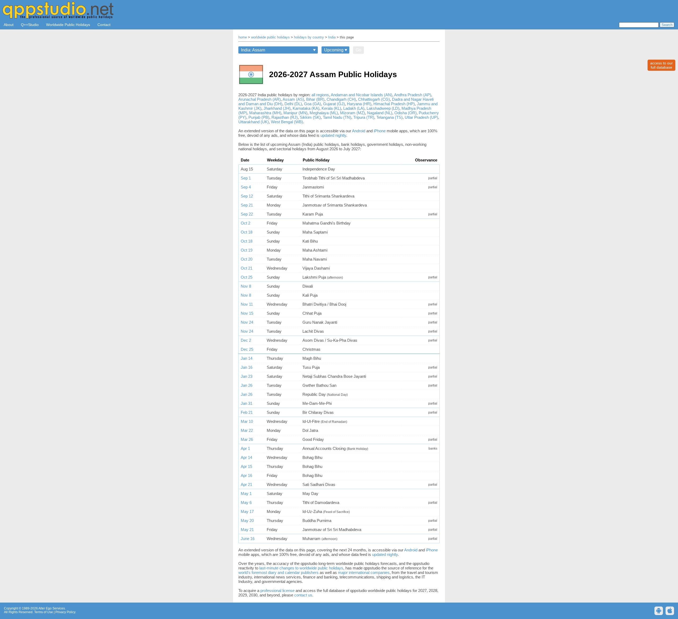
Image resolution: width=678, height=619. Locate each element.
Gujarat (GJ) (334, 104)
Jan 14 (246, 358)
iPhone (380, 131)
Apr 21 (246, 484)
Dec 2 (246, 340)
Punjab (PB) (258, 117)
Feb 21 (247, 412)
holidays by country (309, 37)
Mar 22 (247, 430)
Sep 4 (246, 187)
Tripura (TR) (363, 117)
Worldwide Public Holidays (68, 25)
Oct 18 (246, 232)
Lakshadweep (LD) (383, 108)
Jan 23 (246, 376)
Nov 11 (247, 304)
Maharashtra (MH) (265, 113)
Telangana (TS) (389, 117)
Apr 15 (246, 466)
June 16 (248, 538)
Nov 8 (246, 286)
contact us (303, 595)
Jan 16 (246, 367)
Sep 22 (247, 214)
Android (358, 131)
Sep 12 (247, 196)
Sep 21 (247, 205)
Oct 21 (246, 268)
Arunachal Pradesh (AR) (259, 99)
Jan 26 (246, 385)
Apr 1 (245, 448)
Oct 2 (245, 223)
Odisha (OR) (405, 113)
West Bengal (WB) (287, 122)
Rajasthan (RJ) (284, 117)
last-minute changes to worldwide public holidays (301, 568)
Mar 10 (247, 421)
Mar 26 (247, 439)
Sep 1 (246, 178)
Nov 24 (247, 322)
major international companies (364, 572)
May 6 (246, 502)
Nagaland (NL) (379, 113)
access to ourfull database (661, 65)
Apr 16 (246, 475)
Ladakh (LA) (353, 108)
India (332, 37)
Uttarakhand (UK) (253, 122)
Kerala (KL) (331, 108)
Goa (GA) (312, 104)
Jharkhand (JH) (277, 108)
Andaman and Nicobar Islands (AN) (361, 95)
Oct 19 (246, 250)
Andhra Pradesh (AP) (412, 95)
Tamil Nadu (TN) (337, 117)
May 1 (246, 493)
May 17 (247, 511)
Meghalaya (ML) (324, 113)
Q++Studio (30, 25)
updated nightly (333, 135)
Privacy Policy (65, 612)
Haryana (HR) (359, 104)
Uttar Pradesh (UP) (421, 117)
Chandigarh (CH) (341, 99)
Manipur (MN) (295, 113)
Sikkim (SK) (310, 117)
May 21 (247, 529)
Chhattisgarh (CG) (374, 99)
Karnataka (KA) (306, 108)
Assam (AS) (293, 99)
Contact (103, 25)
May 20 (247, 520)
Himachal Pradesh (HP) (394, 104)
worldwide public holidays (270, 37)
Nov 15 (247, 313)
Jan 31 (246, 403)
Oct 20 (246, 259)
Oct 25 (246, 277)
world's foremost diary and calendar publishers (278, 572)
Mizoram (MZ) (352, 113)
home (242, 37)
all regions (320, 95)
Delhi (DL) (293, 104)
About (9, 25)
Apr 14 (246, 457)
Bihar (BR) (315, 99)
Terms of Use (43, 612)
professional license (277, 590)
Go (358, 50)
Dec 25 (247, 349)
